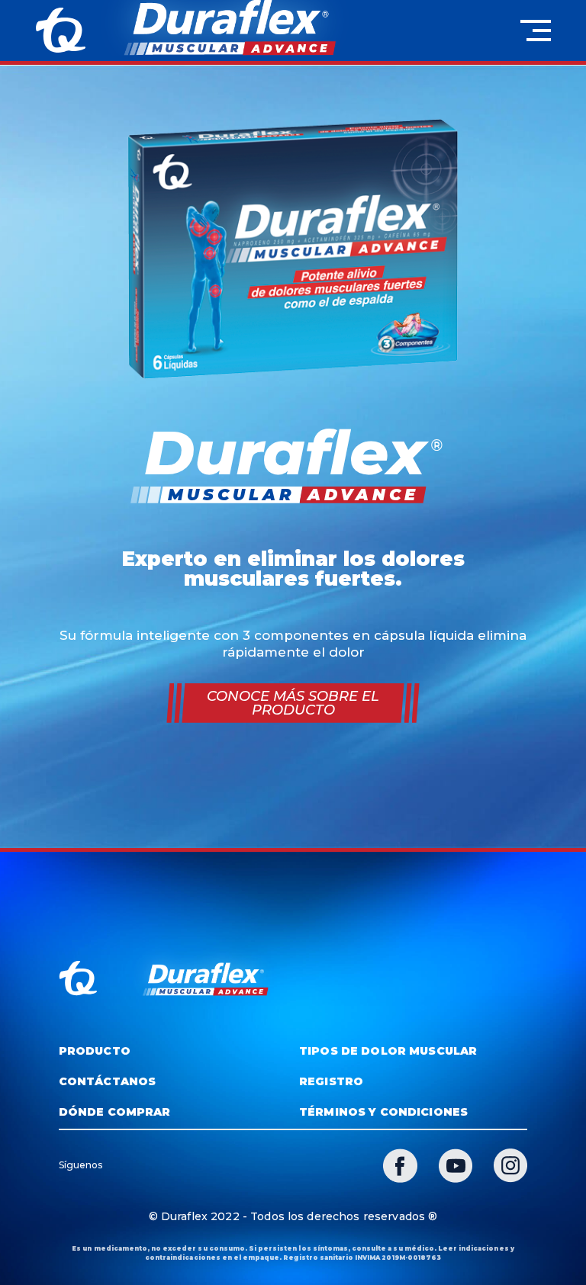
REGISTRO (331, 1081)
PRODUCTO (94, 1051)
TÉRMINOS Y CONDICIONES (383, 1112)
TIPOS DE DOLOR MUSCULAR (388, 1051)
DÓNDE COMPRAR (115, 1112)
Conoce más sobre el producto (293, 703)
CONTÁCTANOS (107, 1081)
